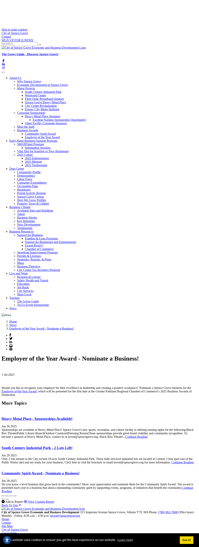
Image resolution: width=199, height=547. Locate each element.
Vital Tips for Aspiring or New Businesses (43, 151)
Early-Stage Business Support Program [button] (33, 140)
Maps (20, 263)
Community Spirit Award (40, 133)
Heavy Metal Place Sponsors (42, 116)
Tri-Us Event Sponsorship (33, 304)
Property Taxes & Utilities (33, 203)
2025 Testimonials (36, 165)
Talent (21, 214)
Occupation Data (27, 186)
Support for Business (30, 235)
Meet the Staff (25, 126)
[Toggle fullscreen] (10, 495)
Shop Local (24, 294)
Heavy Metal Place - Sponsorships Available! (37, 419)
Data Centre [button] (16, 168)
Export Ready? (34, 245)
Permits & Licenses (29, 256)
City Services (25, 291)
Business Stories (27, 217)
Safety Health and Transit (32, 280)
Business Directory (28, 266)
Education (23, 284)
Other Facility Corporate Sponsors (46, 123)
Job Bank (23, 287)
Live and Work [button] (18, 273)
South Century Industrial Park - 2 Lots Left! (37, 448)
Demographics (26, 175)
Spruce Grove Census (30, 196)
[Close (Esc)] (3, 495)
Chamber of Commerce (39, 249)
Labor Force (24, 179)
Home (5, 519)
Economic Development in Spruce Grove (42, 85)
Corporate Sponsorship (31, 112)
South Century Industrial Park (43, 91)
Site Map (7, 526)
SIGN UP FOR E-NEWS (17, 40)
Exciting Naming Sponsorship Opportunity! (59, 119)
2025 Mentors (33, 161)
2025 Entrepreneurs (37, 158)
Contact (6, 36)
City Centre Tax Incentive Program (38, 270)
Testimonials (24, 228)
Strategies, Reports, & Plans (34, 259)
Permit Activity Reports (31, 193)
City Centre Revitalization (41, 105)
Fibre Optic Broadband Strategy (44, 98)
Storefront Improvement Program (37, 252)
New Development (28, 224)
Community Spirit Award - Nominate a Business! (40, 473)
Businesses (24, 189)
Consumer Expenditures (32, 182)
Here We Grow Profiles (31, 200)
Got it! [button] (186, 540)
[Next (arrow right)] (7, 499)
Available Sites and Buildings (35, 210)
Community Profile (29, 172)
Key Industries (26, 221)
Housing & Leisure (29, 277)
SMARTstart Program (30, 144)
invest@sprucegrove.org (65, 515)
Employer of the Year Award (42, 137)
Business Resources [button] (21, 231)
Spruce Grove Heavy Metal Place (45, 102)
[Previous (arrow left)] (3, 499)
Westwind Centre (35, 95)
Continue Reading (136, 436)
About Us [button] (15, 78)
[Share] (7, 495)
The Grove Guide (28, 301)
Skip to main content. (15, 29)
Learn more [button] (125, 540)
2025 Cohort (25, 154)
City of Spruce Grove (15, 33)
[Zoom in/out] (14, 495)
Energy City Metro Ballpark (42, 109)
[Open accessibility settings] (7, 540)
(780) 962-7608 (168, 512)
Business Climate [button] (20, 207)
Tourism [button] (14, 297)
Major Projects (26, 88)
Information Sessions (38, 147)
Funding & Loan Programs (41, 238)
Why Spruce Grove (29, 81)
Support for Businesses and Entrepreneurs (50, 242)
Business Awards (27, 130)
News (13, 308)
